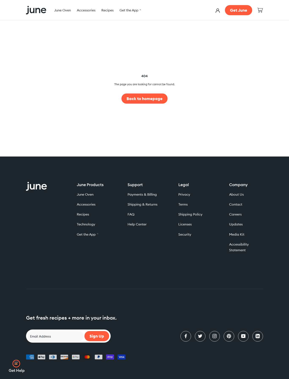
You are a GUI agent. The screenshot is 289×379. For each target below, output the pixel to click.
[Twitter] (200, 336)
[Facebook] (185, 336)
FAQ (131, 214)
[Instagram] (214, 336)
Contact (235, 204)
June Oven (62, 10)
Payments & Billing (142, 194)
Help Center (137, 224)
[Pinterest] (229, 336)
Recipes (107, 10)
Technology (86, 224)
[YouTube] (243, 336)
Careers (235, 214)
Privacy (184, 194)
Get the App (130, 10)
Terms (183, 204)
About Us (236, 194)
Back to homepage (144, 98)
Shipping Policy (190, 214)
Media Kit (236, 234)
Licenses (185, 224)
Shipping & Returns (142, 204)
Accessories (86, 10)
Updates (236, 224)
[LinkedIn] (257, 336)
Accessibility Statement (239, 247)
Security (184, 234)
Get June (238, 10)
